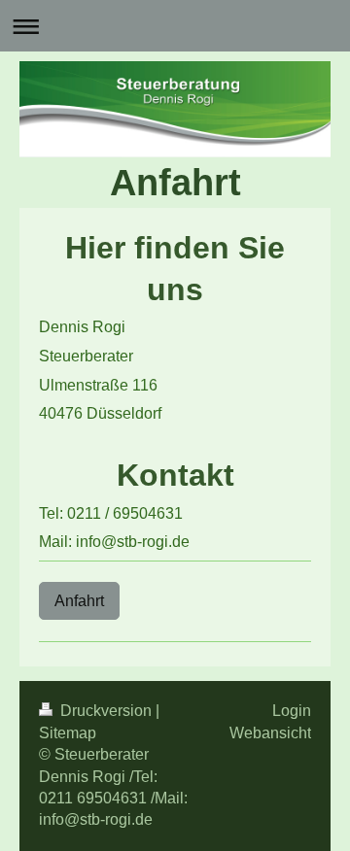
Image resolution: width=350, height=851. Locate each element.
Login (291, 710)
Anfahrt (79, 601)
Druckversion (106, 710)
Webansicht (270, 733)
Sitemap (67, 733)
